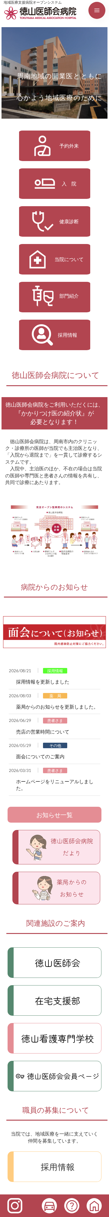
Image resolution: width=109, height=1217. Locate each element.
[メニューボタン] (96, 10)
